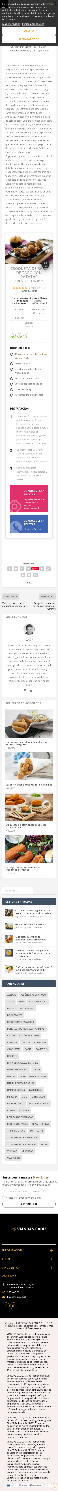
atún (21, 1001)
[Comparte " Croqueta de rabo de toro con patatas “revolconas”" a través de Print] (35, 575)
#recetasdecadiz (32, 508)
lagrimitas (35, 1089)
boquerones (14, 1015)
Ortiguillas (38, 1096)
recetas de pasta (17, 1123)
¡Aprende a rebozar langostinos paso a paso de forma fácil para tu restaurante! (32, 953)
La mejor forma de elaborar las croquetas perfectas (23, 868)
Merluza (12, 1096)
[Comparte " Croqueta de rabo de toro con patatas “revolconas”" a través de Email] (29, 575)
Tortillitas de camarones (23, 1137)
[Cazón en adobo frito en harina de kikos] (29, 766)
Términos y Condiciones (29, 1197)
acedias (11, 994)
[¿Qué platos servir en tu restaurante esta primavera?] (9, 939)
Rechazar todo (29, 39)
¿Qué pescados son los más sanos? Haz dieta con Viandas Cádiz (33, 968)
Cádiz (28, 1049)
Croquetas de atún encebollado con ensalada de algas (26, 826)
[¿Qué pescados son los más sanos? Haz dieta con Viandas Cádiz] (9, 969)
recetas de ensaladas (20, 1117)
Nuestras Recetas (19, 50)
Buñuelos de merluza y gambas (25, 1028)
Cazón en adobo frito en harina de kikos (28, 784)
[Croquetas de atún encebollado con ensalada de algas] (29, 806)
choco (26, 1042)
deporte (12, 1055)
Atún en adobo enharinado (29, 924)
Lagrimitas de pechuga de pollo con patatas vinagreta (26, 743)
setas (45, 1123)
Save (36, 569)
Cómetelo (42, 1049)
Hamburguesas (16, 1089)
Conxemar (40, 1042)
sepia (35, 1123)
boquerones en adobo (20, 1021)
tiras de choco (16, 1130)
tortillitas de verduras (21, 1144)
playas (11, 1110)
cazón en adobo (29, 1035)
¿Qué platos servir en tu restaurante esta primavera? (30, 938)
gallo (36, 1069)
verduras (27, 1151)
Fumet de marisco (17, 1069)
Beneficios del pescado (20, 1008)
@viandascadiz (35, 499)
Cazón (11, 1035)
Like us (27, 529)
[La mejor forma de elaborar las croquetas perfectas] (29, 849)
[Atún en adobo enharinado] (9, 926)
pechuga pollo (16, 1103)
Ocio (24, 1096)
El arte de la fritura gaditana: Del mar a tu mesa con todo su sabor (33, 912)
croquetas (13, 1049)
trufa (44, 1144)
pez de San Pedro (39, 1103)
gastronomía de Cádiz (33, 1076)
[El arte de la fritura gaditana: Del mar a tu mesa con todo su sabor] (9, 913)
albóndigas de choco (33, 994)
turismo (12, 1151)
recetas (24, 1110)
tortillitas (36, 1130)
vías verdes (14, 1157)
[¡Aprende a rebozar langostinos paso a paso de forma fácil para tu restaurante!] (9, 953)
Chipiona (12, 1042)
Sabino (28, 46)
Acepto (29, 30)
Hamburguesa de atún (20, 1083)
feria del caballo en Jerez (22, 1062)
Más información (11, 23)
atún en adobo (38, 1001)
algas (10, 1001)
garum (11, 1076)
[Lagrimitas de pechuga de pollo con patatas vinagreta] (29, 724)
